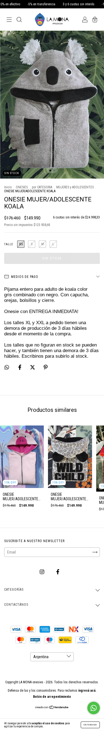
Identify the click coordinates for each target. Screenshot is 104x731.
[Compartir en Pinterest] (45, 367)
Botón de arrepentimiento (52, 697)
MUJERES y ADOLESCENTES (75, 187)
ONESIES (22, 187)
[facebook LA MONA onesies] (57, 571)
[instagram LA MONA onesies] (42, 571)
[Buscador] (19, 20)
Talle (8, 244)
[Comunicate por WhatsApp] (93, 708)
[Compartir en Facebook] (20, 367)
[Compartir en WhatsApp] (6, 367)
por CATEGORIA (42, 187)
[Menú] (9, 20)
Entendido (90, 724)
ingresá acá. (87, 690)
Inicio (8, 187)
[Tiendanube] (52, 708)
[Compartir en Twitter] (33, 367)
